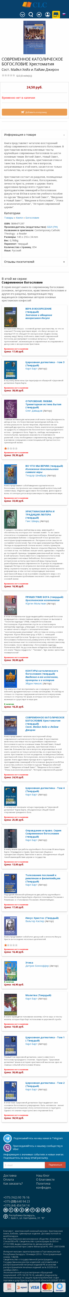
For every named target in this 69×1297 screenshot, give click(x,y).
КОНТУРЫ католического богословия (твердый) (41, 675)
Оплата (8, 1179)
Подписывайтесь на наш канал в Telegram (38, 1138)
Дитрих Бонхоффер (37, 965)
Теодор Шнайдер (35, 475)
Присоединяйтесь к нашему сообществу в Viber (38, 1147)
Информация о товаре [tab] (20, 134)
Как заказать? (13, 1183)
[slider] (8, 75)
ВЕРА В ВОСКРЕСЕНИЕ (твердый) (38, 313)
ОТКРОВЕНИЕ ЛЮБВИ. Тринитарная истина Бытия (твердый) (43, 404)
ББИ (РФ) (52, 226)
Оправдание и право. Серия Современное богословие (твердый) (43, 833)
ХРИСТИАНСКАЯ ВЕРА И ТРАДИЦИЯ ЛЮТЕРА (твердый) (39, 514)
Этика (29, 962)
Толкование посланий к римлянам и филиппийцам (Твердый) (42, 878)
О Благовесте (45, 1179)
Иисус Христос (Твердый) (42, 918)
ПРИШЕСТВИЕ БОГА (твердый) (44, 598)
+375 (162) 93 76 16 (16, 1197)
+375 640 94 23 (16, 1201)
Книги (19, 217)
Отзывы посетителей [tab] (19, 262)
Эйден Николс (33, 683)
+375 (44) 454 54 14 (16, 1205)
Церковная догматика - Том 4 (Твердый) (44, 789)
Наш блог (43, 1175)
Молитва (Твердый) (38, 995)
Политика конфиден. (44, 1185)
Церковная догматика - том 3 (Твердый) (44, 364)
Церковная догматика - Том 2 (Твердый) (44, 1084)
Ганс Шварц (32, 521)
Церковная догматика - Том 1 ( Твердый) (44, 1039)
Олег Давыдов (33, 410)
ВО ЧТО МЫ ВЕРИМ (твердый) (44, 469)
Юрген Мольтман (35, 603)
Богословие (32, 217)
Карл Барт (31, 368)
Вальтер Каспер (34, 921)
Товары (8, 217)
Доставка (10, 1175)
